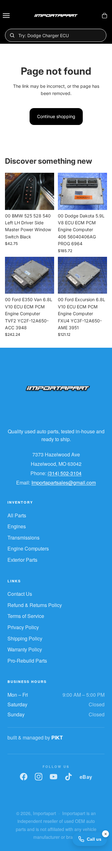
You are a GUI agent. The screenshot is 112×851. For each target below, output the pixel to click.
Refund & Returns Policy (34, 605)
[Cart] (104, 15)
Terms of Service (25, 616)
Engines (16, 526)
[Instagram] (38, 776)
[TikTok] (68, 776)
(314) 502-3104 (65, 473)
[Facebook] (23, 776)
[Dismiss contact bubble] (105, 833)
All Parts (16, 515)
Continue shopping (56, 116)
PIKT (57, 737)
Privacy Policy (23, 627)
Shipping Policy (24, 638)
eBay (86, 776)
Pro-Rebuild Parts (27, 660)
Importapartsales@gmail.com (63, 482)
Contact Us (19, 593)
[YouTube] (53, 776)
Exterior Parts (22, 559)
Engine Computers (28, 548)
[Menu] (6, 15)
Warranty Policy (24, 649)
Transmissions (23, 537)
